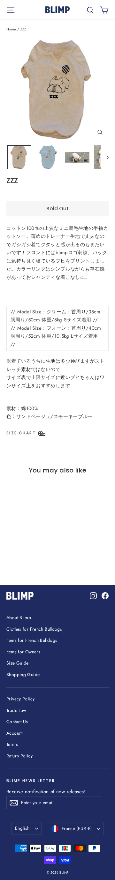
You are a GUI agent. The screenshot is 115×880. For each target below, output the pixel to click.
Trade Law (16, 710)
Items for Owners (23, 652)
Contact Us (17, 721)
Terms (12, 744)
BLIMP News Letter (30, 780)
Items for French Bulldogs (31, 640)
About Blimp (18, 617)
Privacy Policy (20, 699)
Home (11, 29)
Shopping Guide (23, 674)
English (22, 828)
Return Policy (19, 756)
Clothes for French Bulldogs (34, 629)
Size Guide (17, 663)
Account (14, 733)
